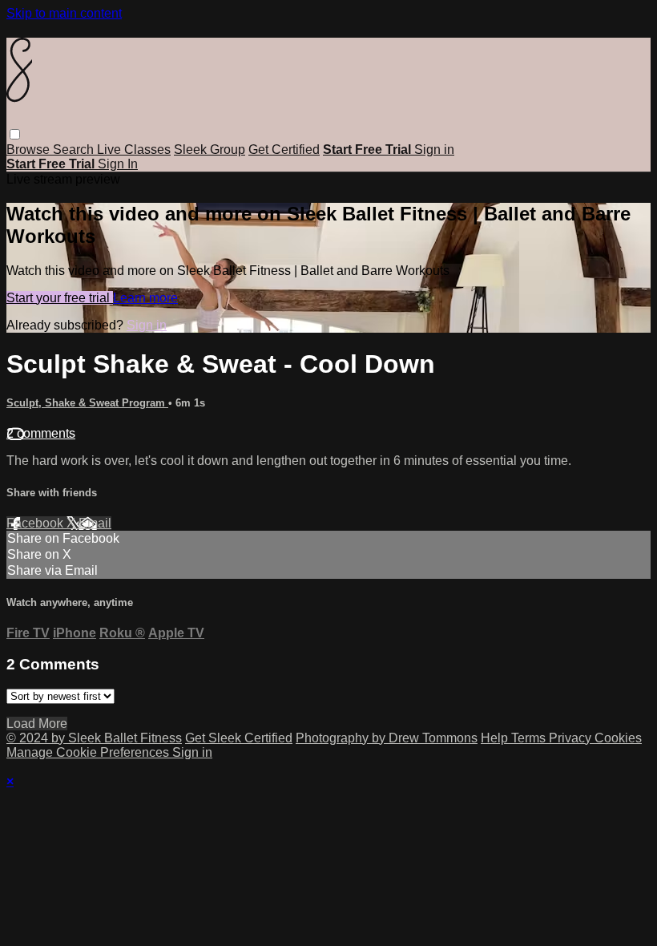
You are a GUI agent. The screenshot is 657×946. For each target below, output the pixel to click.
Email (95, 523)
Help (496, 738)
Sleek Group (209, 149)
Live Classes (134, 149)
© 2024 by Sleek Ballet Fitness (94, 738)
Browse (29, 149)
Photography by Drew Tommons (387, 738)
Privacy (572, 738)
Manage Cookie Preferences (89, 752)
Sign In (118, 164)
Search (75, 149)
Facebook (36, 523)
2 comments (40, 433)
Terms (530, 738)
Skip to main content (64, 13)
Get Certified (284, 149)
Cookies (618, 738)
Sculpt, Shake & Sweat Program (87, 403)
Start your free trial (59, 298)
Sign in (434, 149)
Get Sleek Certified (238, 738)
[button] (15, 134)
